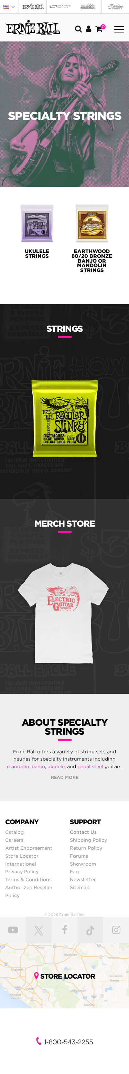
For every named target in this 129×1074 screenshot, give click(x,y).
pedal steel (90, 766)
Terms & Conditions (28, 879)
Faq (74, 871)
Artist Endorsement (28, 848)
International (20, 864)
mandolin (18, 766)
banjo (38, 766)
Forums (79, 856)
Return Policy (86, 848)
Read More (64, 777)
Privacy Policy (22, 871)
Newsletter (83, 879)
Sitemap (79, 887)
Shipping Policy (88, 840)
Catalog (14, 832)
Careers (14, 840)
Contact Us (83, 832)
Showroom (83, 864)
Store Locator (22, 856)
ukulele (56, 766)
